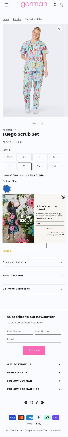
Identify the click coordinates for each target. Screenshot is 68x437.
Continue (49, 229)
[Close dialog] (63, 197)
